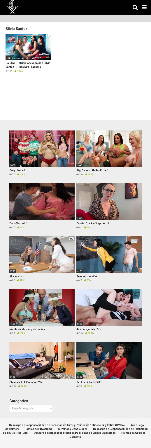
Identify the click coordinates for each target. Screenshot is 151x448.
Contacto (75, 436)
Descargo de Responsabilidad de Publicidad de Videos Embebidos (75, 432)
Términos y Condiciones (72, 428)
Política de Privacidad (38, 428)
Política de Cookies (133, 432)
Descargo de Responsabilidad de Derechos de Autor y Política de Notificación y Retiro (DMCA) (67, 425)
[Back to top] (139, 437)
